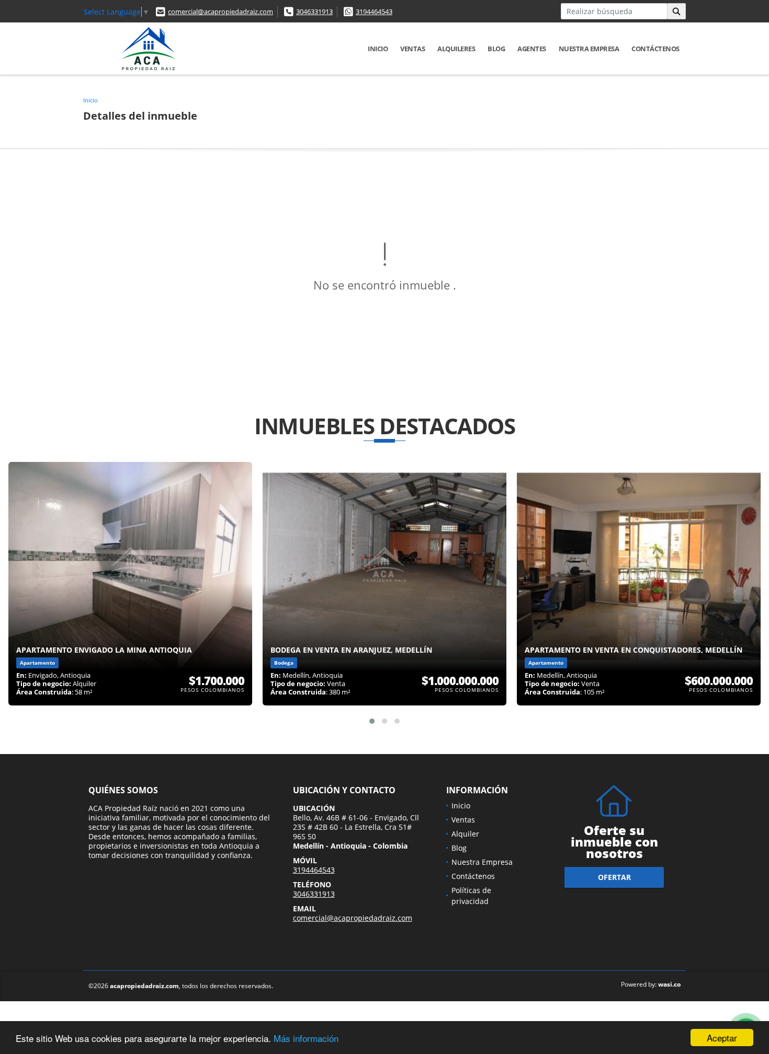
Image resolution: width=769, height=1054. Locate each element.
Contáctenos (655, 48)
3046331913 (314, 11)
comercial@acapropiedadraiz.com (220, 11)
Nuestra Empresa (589, 48)
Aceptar (722, 1037)
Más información (306, 1038)
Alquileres (456, 48)
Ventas (412, 48)
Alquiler (465, 834)
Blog (496, 48)
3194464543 (374, 11)
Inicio (378, 48)
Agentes (531, 48)
